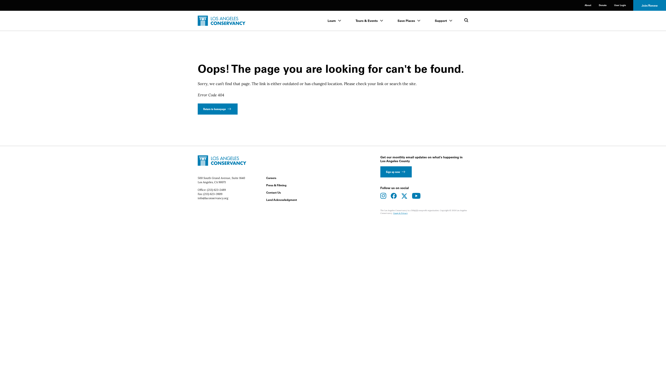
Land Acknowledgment (281, 200)
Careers (271, 178)
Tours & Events (367, 21)
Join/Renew (650, 5)
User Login (620, 5)
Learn (332, 21)
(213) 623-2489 (216, 189)
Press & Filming (276, 185)
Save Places (406, 21)
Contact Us (273, 192)
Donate (603, 5)
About (588, 5)
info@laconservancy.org (213, 198)
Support (441, 21)
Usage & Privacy (400, 213)
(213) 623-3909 (212, 194)
